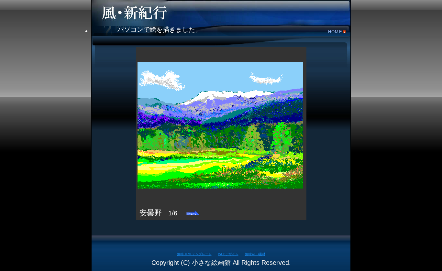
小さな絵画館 (140, 12)
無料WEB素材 (255, 254)
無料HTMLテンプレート (194, 254)
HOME (335, 31)
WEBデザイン (228, 254)
